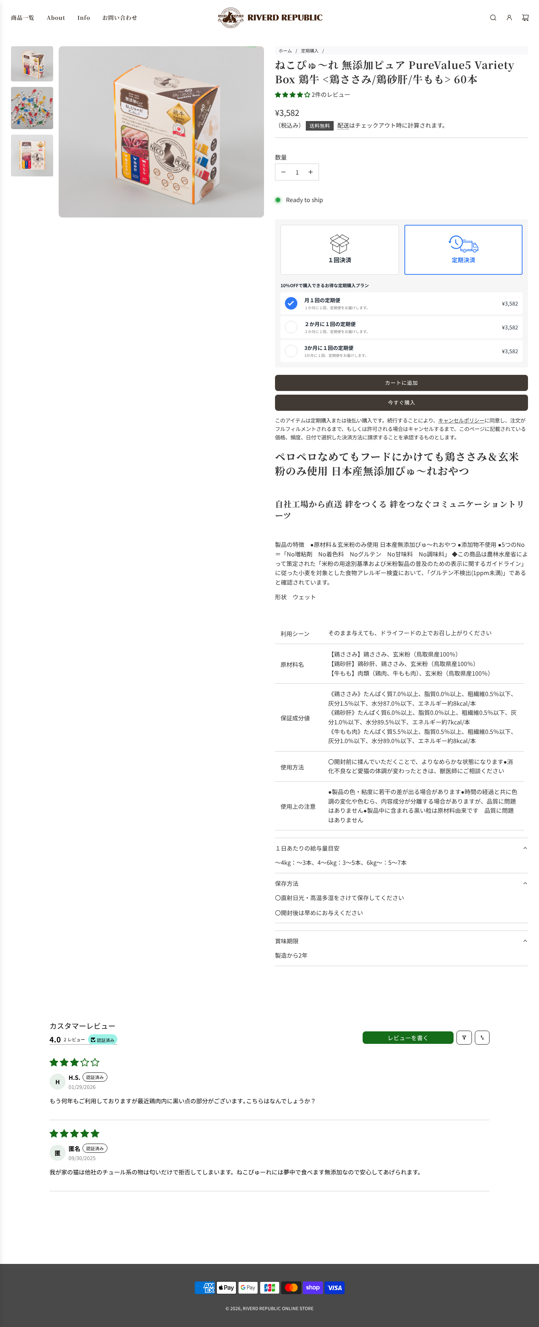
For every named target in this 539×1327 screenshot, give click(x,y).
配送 (343, 125)
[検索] (493, 18)
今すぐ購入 (401, 402)
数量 (281, 157)
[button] (293, 94)
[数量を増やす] (310, 172)
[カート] (525, 18)
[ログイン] (509, 18)
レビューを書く (408, 1037)
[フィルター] (464, 1038)
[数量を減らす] (283, 172)
